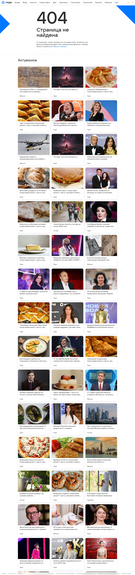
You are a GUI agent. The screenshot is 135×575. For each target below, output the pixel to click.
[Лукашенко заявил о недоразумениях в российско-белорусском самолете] (34, 150)
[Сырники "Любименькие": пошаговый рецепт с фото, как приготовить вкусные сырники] (101, 82)
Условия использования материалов (108, 573)
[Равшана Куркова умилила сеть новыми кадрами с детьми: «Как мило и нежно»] (67, 318)
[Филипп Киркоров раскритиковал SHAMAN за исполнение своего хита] (101, 318)
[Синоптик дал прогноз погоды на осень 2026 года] (67, 217)
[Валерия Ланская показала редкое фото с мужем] (67, 419)
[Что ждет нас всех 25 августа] (67, 82)
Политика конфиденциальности (85, 573)
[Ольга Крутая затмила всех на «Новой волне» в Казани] (101, 150)
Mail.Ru (4, 573)
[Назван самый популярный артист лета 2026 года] (67, 554)
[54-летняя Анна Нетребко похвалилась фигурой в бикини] (101, 284)
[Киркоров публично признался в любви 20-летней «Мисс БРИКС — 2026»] (67, 251)
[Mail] (3, 2)
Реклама (20, 573)
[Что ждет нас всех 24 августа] (67, 150)
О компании (12, 573)
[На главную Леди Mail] (8, 2)
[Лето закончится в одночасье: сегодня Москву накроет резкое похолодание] (101, 419)
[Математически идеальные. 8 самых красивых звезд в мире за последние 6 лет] (101, 520)
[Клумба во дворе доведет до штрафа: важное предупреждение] (34, 486)
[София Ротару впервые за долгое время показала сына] (34, 284)
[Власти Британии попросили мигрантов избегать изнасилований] (101, 453)
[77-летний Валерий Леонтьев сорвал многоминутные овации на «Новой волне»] (67, 352)
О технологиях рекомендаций (65, 573)
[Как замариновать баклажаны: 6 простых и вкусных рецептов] (34, 419)
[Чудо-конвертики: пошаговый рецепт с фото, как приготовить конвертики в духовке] (34, 116)
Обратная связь (126, 573)
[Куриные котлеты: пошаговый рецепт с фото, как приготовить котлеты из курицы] (67, 453)
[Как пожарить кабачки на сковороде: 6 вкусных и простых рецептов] (34, 352)
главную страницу (59, 46)
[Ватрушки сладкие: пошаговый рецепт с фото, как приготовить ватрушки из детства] (67, 486)
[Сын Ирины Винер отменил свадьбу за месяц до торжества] (101, 217)
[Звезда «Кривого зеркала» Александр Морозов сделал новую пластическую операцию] (67, 116)
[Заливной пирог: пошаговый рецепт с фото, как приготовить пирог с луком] (67, 183)
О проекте (51, 573)
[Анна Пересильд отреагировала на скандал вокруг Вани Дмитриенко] (101, 554)
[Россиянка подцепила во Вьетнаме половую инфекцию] (101, 486)
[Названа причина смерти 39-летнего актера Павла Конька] (34, 385)
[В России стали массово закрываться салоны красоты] (67, 520)
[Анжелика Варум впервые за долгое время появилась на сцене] (34, 554)
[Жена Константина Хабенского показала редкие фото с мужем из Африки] (34, 520)
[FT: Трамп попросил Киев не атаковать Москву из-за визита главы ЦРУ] (101, 385)
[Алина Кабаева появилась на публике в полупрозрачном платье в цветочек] (101, 116)
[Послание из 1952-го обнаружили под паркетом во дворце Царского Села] (34, 82)
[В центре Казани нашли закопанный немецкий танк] (101, 251)
